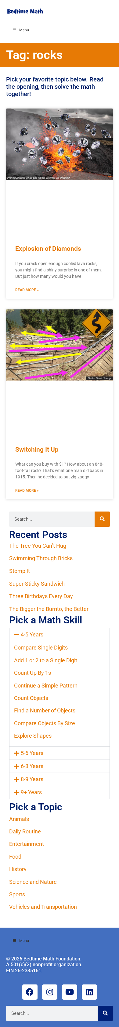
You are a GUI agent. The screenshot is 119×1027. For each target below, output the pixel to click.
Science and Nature (33, 882)
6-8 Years (32, 766)
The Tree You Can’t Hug (37, 546)
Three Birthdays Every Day (41, 596)
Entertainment (26, 844)
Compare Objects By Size (44, 723)
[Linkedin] (89, 992)
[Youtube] (69, 992)
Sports (17, 894)
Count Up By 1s (32, 673)
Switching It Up (37, 449)
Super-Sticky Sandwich (37, 584)
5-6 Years (32, 753)
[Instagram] (49, 992)
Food (15, 856)
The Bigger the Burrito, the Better (48, 609)
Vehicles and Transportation (43, 907)
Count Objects (31, 698)
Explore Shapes (33, 735)
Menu (24, 30)
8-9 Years (32, 779)
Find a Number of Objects (44, 710)
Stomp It (19, 571)
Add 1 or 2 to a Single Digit (45, 660)
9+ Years (31, 792)
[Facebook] (30, 992)
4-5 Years (32, 634)
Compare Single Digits (41, 647)
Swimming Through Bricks (41, 558)
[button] (59, 634)
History (18, 869)
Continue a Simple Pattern (46, 685)
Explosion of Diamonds (48, 248)
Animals (19, 819)
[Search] (102, 519)
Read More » (27, 290)
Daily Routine (25, 831)
